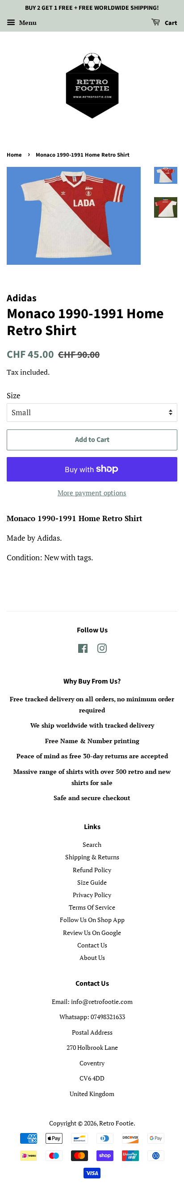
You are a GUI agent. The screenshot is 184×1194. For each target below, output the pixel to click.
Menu (27, 22)
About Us (92, 957)
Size (14, 395)
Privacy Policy (92, 894)
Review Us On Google (92, 932)
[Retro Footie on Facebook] (83, 650)
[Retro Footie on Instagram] (102, 650)
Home (14, 155)
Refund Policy (92, 870)
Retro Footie (116, 1123)
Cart (170, 23)
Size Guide (92, 882)
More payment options (92, 492)
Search (92, 844)
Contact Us (92, 945)
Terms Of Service (92, 907)
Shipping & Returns (92, 857)
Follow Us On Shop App (92, 919)
